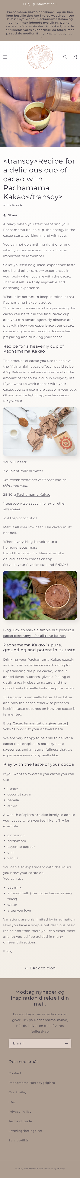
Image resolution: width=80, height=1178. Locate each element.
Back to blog (42, 968)
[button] (5, 57)
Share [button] (12, 215)
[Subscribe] (66, 1044)
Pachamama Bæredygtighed (32, 1083)
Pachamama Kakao (33, 494)
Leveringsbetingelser (25, 1131)
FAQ (12, 1102)
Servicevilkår (19, 1140)
